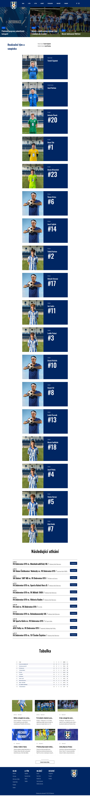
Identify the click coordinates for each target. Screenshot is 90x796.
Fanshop (50, 778)
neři (51, 776)
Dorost (34, 28)
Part (49, 776)
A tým (3, 28)
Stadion (14, 787)
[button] (30, 563)
